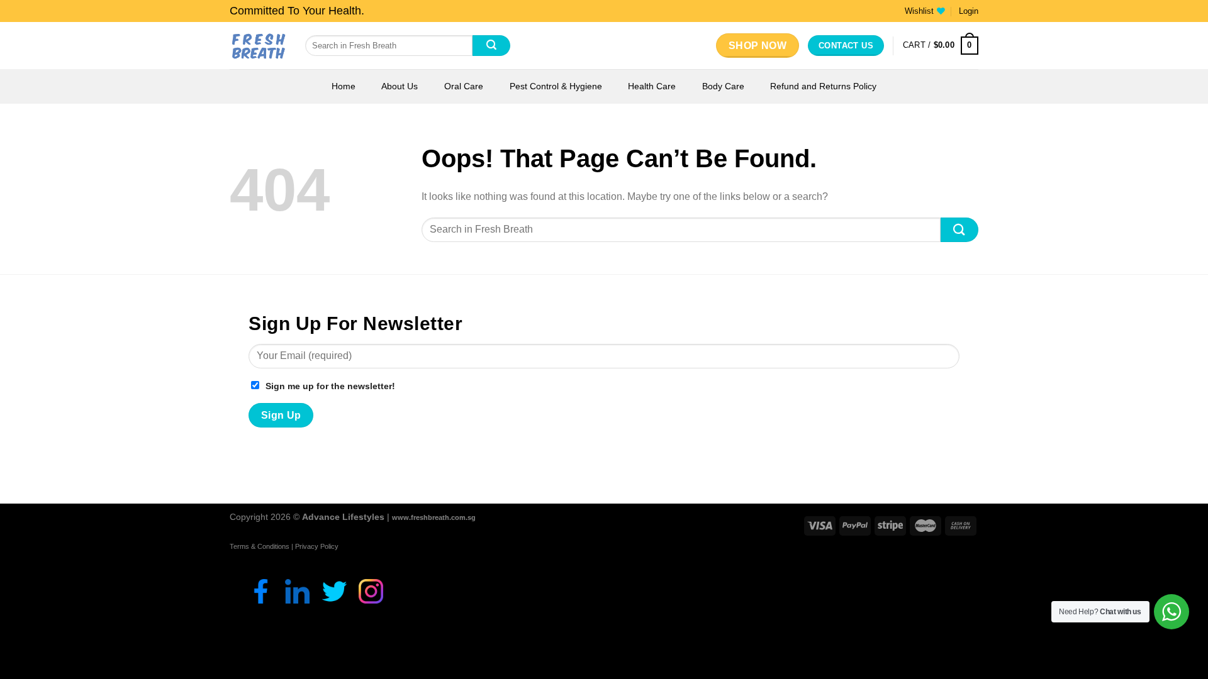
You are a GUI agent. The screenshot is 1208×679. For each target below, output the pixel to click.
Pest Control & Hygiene (556, 86)
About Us (399, 86)
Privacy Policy (316, 546)
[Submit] (491, 46)
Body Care (723, 86)
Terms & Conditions (259, 546)
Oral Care (463, 86)
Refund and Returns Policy (823, 86)
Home (343, 86)
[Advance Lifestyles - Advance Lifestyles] (258, 45)
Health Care (652, 86)
